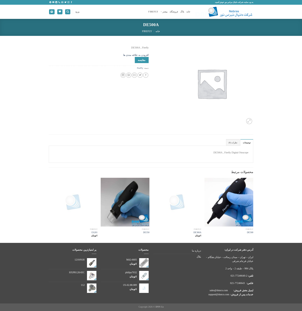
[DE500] (228, 202)
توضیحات (247, 143)
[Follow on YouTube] (53, 2)
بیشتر (165, 11)
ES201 (95, 232)
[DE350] (125, 202)
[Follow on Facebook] (71, 2)
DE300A (197, 232)
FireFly (153, 11)
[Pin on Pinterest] (128, 75)
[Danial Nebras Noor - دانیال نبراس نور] (224, 11)
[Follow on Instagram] (68, 2)
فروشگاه (174, 11)
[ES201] (73, 202)
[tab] (246, 142)
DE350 (146, 232)
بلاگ (182, 11)
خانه (188, 11)
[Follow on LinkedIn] (56, 2)
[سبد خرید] (52, 11)
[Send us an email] (62, 2)
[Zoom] (249, 121)
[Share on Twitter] (140, 75)
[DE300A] (177, 202)
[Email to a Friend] (134, 75)
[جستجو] (67, 11)
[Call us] (59, 2)
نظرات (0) (233, 143)
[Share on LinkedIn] (123, 75)
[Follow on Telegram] (50, 2)
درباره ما (196, 250)
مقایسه (141, 60)
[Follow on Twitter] (65, 2)
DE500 (250, 232)
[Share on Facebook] (145, 75)
